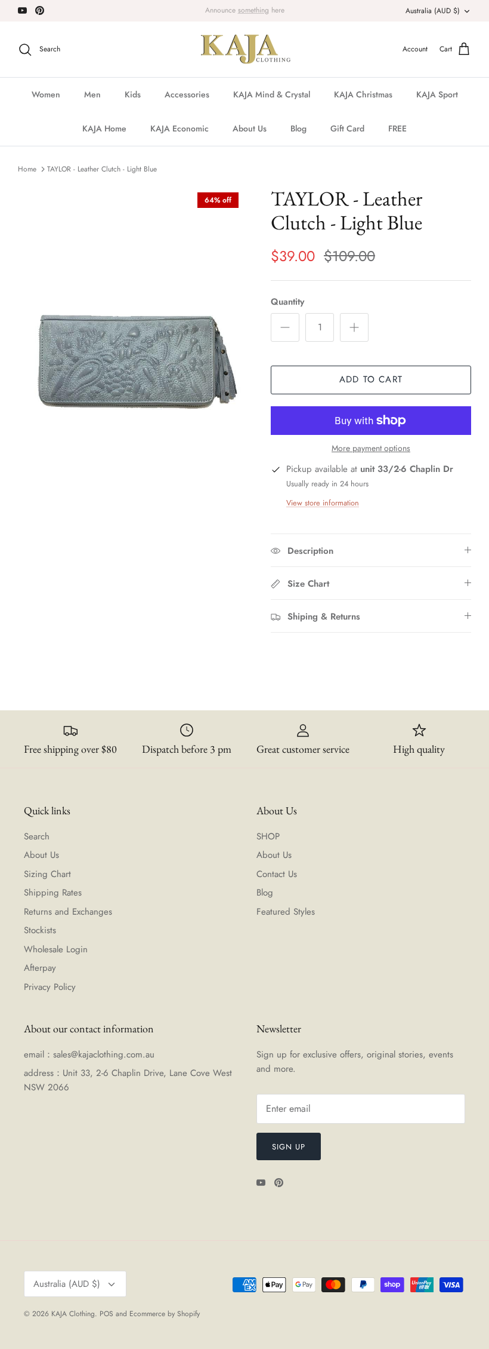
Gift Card (347, 128)
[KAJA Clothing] (245, 49)
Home (27, 169)
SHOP (268, 836)
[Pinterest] (39, 10)
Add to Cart (371, 379)
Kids (133, 94)
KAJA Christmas (363, 94)
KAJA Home (104, 128)
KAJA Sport (437, 94)
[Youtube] (22, 10)
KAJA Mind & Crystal (271, 94)
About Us (250, 128)
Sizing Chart (47, 874)
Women (46, 94)
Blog (298, 128)
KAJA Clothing (73, 1313)
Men (92, 94)
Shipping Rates (53, 892)
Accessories (187, 94)
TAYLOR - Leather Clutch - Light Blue (102, 169)
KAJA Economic (179, 128)
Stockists (40, 930)
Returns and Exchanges (68, 911)
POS (106, 1313)
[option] (131, 361)
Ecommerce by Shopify (164, 1313)
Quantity (287, 302)
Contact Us (276, 874)
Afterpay (40, 967)
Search (36, 836)
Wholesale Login (56, 949)
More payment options (371, 448)
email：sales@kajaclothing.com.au (89, 1054)
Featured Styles (285, 911)
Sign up (288, 1146)
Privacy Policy (50, 987)
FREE (397, 128)
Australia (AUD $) (433, 10)
